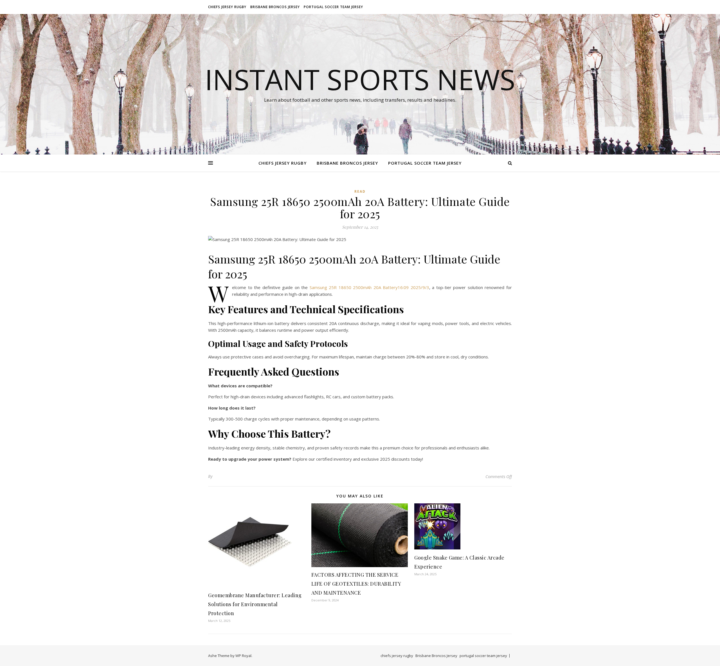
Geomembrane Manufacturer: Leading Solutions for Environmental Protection (255, 604)
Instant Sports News (360, 79)
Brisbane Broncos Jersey (275, 6)
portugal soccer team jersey (333, 6)
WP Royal (243, 655)
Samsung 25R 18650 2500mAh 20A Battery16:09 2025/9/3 (369, 287)
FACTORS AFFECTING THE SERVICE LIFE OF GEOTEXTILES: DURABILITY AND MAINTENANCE (356, 583)
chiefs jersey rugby (227, 6)
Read (360, 191)
